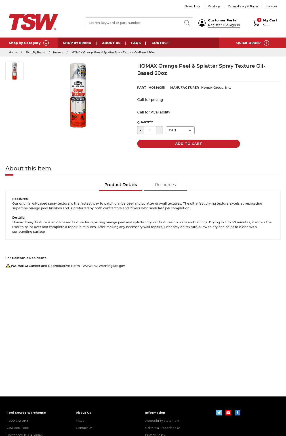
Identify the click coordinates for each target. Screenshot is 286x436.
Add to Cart (188, 144)
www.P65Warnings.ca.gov (104, 266)
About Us (111, 43)
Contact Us (84, 428)
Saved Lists (192, 6)
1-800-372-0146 (17, 420)
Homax (58, 52)
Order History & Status (243, 6)
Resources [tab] (165, 184)
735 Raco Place (18, 428)
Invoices (271, 6)
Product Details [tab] (120, 184)
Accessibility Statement (162, 420)
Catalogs (214, 6)
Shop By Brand (77, 43)
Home (13, 52)
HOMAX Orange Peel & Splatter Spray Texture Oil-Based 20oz (113, 52)
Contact (160, 43)
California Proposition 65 (162, 428)
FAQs (136, 43)
